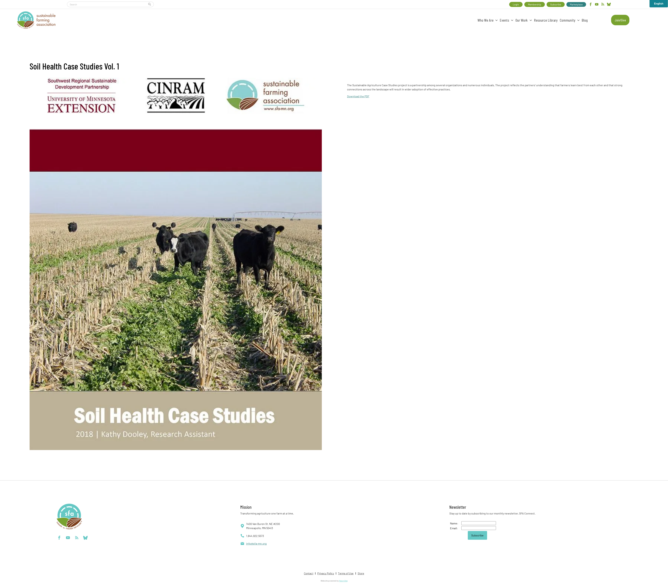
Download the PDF (358, 96)
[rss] (602, 5)
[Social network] (608, 5)
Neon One (343, 580)
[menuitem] (487, 20)
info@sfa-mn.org (256, 543)
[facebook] (590, 5)
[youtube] (596, 5)
